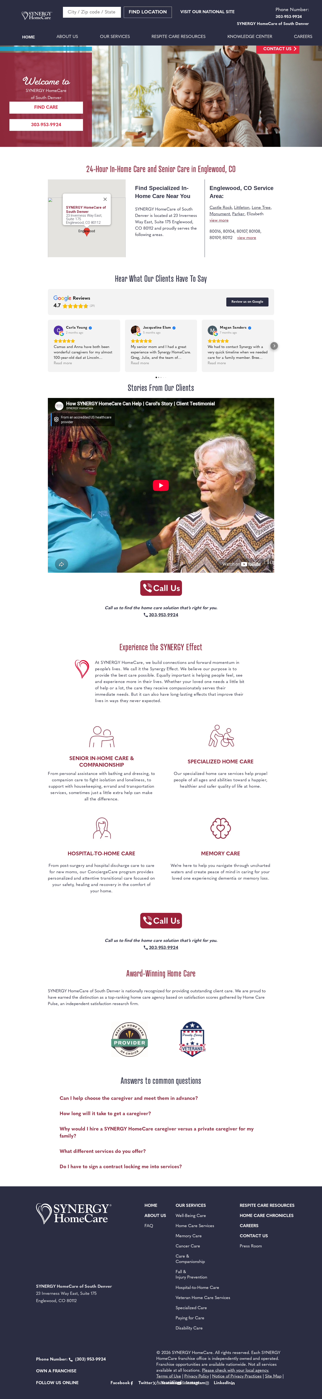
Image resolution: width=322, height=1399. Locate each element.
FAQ (148, 1226)
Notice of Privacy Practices (237, 1376)
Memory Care (189, 1236)
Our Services (115, 37)
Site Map (273, 1376)
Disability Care (189, 1328)
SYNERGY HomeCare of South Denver (86, 209)
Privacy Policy (196, 1376)
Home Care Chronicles (267, 1216)
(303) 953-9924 (71, 1360)
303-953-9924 (46, 125)
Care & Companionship (190, 1259)
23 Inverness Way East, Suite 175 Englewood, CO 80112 (84, 219)
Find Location (148, 12)
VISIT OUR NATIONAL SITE (207, 12)
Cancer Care (188, 1246)
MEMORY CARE (220, 854)
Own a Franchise (56, 1371)
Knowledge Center (249, 37)
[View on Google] (58, 330)
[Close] (105, 199)
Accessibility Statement (177, 1383)
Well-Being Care (191, 1216)
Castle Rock (221, 208)
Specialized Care (191, 1308)
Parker (238, 214)
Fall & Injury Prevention (191, 1275)
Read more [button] (63, 363)
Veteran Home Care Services (203, 1298)
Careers (303, 37)
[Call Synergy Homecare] (161, 589)
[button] (48, 346)
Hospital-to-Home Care (197, 1288)
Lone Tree (261, 208)
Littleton (241, 208)
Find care (46, 107)
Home (28, 37)
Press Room (251, 1246)
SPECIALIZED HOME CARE (221, 762)
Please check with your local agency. (235, 1371)
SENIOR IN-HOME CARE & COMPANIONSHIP (101, 762)
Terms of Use (168, 1376)
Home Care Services (195, 1226)
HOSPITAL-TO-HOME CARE (101, 854)
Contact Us (277, 49)
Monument (220, 214)
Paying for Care (190, 1318)
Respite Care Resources (179, 37)
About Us (67, 37)
